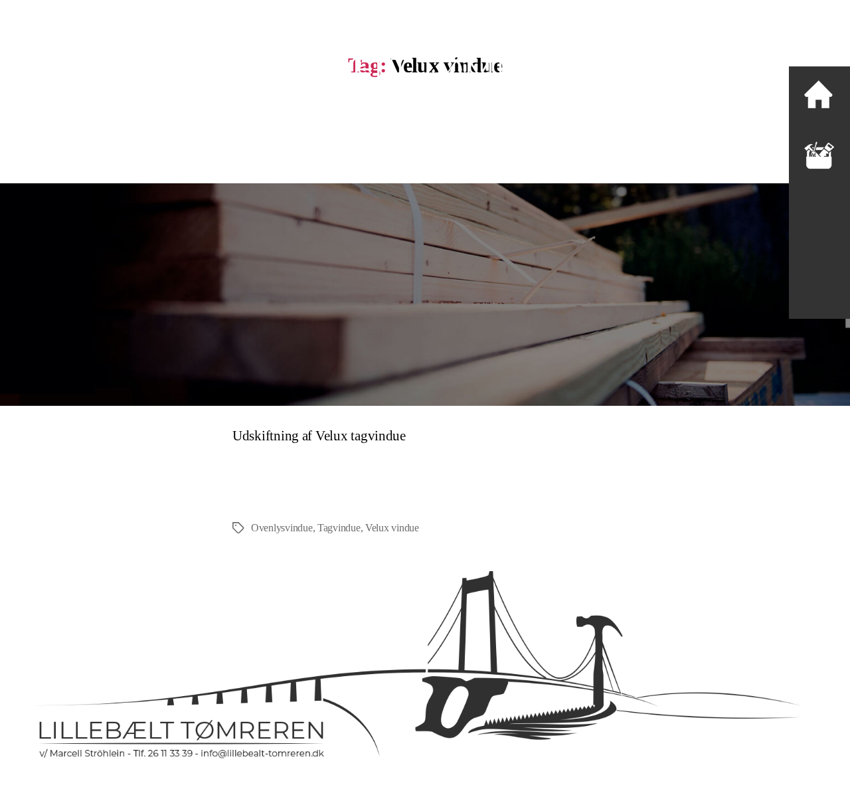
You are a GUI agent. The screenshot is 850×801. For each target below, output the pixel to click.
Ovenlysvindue (282, 527)
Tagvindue (339, 527)
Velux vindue (392, 527)
